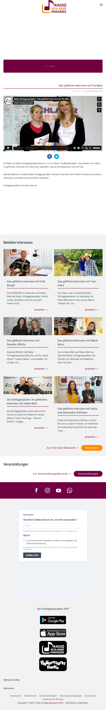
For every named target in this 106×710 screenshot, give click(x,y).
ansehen (39, 309)
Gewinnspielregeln (48, 696)
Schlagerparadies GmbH (52, 702)
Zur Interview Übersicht (61, 447)
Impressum (15, 696)
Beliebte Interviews (18, 242)
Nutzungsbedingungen (71, 696)
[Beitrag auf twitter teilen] (56, 156)
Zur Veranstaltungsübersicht (50, 473)
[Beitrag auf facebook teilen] (49, 156)
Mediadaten (8, 688)
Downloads (90, 696)
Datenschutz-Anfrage (53, 699)
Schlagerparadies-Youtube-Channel (20, 185)
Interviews (91, 447)
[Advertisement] (53, 33)
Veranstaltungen (88, 473)
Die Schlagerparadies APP (53, 608)
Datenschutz (30, 696)
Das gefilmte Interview (93, 91)
